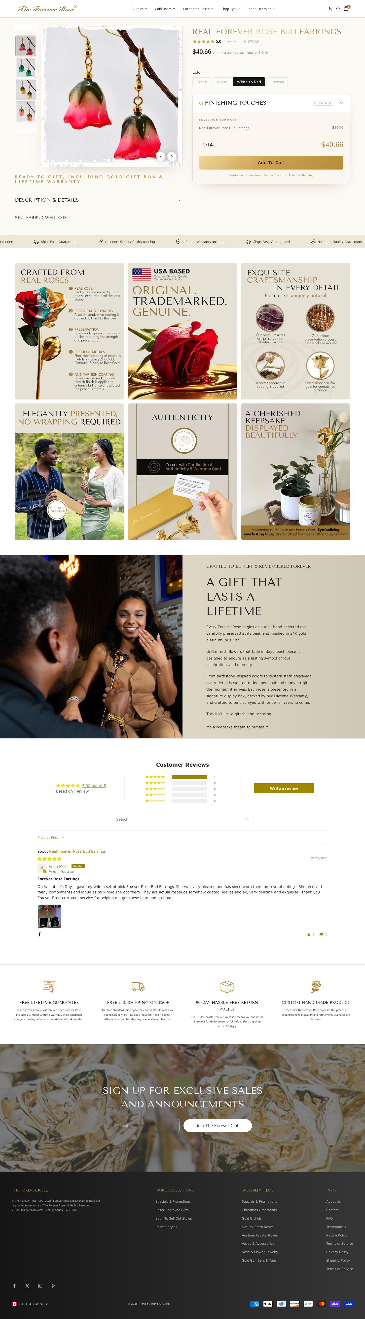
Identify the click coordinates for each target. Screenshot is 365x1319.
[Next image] (171, 156)
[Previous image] (160, 156)
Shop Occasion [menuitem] (260, 9)
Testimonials (336, 1227)
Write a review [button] (284, 788)
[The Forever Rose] (47, 8)
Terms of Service (339, 1243)
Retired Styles (166, 1227)
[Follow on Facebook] (14, 1285)
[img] (49, 859)
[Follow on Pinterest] (53, 1285)
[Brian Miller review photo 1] (49, 916)
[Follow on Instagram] (40, 1285)
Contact (332, 1210)
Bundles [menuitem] (138, 9)
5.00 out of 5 (94, 785)
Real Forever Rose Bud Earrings (77, 851)
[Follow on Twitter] (27, 1285)
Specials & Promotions (173, 1201)
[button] (271, 102)
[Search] (338, 8)
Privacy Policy (337, 1252)
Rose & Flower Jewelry (260, 1252)
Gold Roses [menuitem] (163, 9)
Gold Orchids (252, 1218)
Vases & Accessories (258, 1243)
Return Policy (336, 1235)
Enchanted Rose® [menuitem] (196, 9)
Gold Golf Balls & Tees (259, 1260)
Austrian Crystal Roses (260, 1235)
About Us (333, 1201)
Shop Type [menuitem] (229, 9)
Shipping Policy (338, 1260)
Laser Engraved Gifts (172, 1210)
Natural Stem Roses (258, 1227)
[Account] (330, 8)
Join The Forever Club (217, 1125)
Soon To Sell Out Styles (173, 1218)
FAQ (329, 1218)
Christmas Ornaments (259, 1210)
